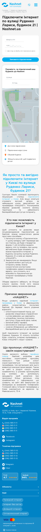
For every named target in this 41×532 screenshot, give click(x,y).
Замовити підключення (20, 59)
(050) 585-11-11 (10, 425)
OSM (37, 142)
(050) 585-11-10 (11, 453)
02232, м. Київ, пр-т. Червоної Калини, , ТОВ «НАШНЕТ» (19, 412)
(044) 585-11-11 (10, 423)
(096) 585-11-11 (10, 431)
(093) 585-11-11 (10, 428)
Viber (7, 468)
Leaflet (26, 142)
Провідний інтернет (12, 500)
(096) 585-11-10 (11, 458)
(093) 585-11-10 (11, 456)
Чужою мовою (10, 530)
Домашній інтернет (12, 509)
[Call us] (29, 4)
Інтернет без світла (12, 504)
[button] (20, 487)
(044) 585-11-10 (11, 451)
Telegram (9, 464)
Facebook (10, 437)
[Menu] (35, 5)
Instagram (10, 440)
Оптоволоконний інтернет (15, 514)
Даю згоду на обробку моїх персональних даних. (21, 51)
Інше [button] (4, 493)
